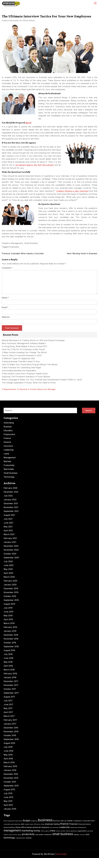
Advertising (9, 423)
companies (77, 821)
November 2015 (11, 778)
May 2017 (8, 708)
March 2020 (9, 577)
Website (6, 317)
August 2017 (9, 697)
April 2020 (8, 573)
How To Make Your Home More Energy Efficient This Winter (30, 364)
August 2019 (9, 604)
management (12, 830)
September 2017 (11, 693)
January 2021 (10, 542)
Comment (7, 268)
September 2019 (11, 600)
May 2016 (8, 754)
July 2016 (8, 747)
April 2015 (8, 805)
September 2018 (11, 646)
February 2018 (10, 673)
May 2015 (8, 801)
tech (87, 834)
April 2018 (8, 666)
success (82, 834)
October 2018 (10, 642)
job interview (54, 827)
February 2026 (10, 488)
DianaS (32, 20)
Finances (73, 824)
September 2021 (11, 511)
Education (8, 430)
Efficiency (37, 824)
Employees (14, 247)
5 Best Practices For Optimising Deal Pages (21, 367)
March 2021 (9, 534)
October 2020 (10, 553)
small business (62, 834)
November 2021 (11, 507)
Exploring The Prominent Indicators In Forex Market (26, 376)
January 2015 (10, 809)
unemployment (20, 838)
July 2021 (8, 519)
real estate (39, 834)
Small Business (31, 243)
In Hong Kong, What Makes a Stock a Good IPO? (24, 346)
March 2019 (9, 623)
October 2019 (10, 596)
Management (17, 243)
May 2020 (8, 569)
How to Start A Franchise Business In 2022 (22, 355)
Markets (7, 461)
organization (82, 831)
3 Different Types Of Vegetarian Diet (18, 358)
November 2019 (11, 592)
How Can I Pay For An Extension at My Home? (23, 349)
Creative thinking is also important (72, 191)
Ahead (28, 122)
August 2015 (9, 789)
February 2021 (10, 538)
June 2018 (8, 658)
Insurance (8, 446)
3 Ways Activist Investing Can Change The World (24, 352)
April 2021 (8, 530)
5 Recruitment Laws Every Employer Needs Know (25, 373)
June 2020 (9, 565)
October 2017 (10, 689)
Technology (9, 477)
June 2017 (8, 704)
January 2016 (10, 770)
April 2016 (8, 758)
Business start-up (59, 821)
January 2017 (10, 724)
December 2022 (11, 492)
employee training (52, 824)
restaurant (48, 834)
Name (5, 297)
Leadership (9, 450)
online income (60, 831)
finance (64, 823)
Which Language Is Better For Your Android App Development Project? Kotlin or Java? (42, 379)
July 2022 (8, 495)
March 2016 (9, 762)
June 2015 (8, 797)
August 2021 (9, 515)
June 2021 (8, 523)
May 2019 (8, 615)
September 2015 (11, 785)
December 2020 (11, 546)
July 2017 (8, 700)
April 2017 (8, 712)
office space (45, 831)
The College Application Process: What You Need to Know (29, 382)
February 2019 (10, 627)
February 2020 (10, 581)
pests (19, 834)
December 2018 (11, 635)
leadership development (78, 827)
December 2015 (11, 774)
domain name (29, 824)
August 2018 (9, 650)
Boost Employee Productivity (13, 821)
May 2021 (8, 526)
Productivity (9, 465)
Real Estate (9, 469)
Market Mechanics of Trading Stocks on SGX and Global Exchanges (33, 340)
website (29, 838)
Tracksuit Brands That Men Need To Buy (21, 361)
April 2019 (8, 619)
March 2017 (9, 716)
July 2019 (8, 608)
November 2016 (11, 731)
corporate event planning (12, 824)
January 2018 (10, 677)
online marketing (71, 831)
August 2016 (9, 743)
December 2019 (11, 588)
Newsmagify (61, 854)
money (36, 830)
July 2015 (8, 793)
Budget (26, 820)
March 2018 (9, 669)
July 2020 (8, 561)
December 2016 (11, 727)
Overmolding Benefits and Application (19, 370)
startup (76, 834)
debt (22, 824)
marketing (27, 830)
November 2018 (11, 639)
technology (9, 837)
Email (5, 307)
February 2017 (10, 720)
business (45, 820)
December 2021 (11, 503)
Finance (7, 438)
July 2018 (8, 654)
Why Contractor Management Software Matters (24, 343)
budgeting (34, 821)
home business (9, 827)
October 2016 (10, 735)
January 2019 (10, 631)
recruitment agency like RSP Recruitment (34, 165)
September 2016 (11, 739)
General (7, 442)
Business (8, 426)
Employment (9, 434)
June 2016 (8, 751)
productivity (28, 834)
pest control (13, 834)
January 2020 (10, 584)
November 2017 (11, 685)
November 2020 (11, 550)
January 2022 (10, 499)
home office (21, 827)
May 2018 (8, 662)
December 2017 (11, 681)
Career (70, 820)
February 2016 (10, 766)
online (52, 830)
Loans (6, 453)
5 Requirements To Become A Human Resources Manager (29, 389)
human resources (33, 827)
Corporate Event (88, 821)
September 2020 (11, 557)
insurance (45, 827)
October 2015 (10, 782)
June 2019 (8, 611)
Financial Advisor (84, 824)
